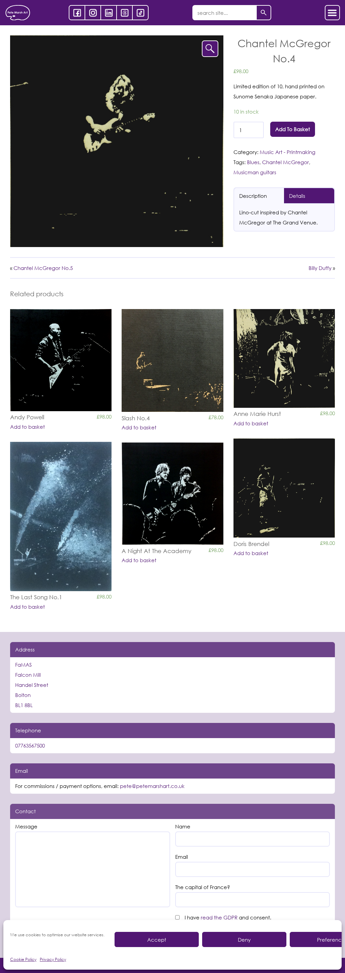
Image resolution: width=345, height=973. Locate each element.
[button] (210, 48)
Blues (253, 162)
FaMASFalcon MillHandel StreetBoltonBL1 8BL (31, 684)
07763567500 (30, 745)
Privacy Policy (53, 959)
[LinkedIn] (108, 13)
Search (263, 12)
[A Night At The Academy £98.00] (172, 494)
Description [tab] (253, 195)
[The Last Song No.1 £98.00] (61, 516)
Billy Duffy (320, 268)
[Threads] (124, 13)
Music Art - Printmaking (287, 152)
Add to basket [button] (27, 426)
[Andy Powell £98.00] (61, 360)
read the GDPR (219, 917)
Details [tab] (297, 195)
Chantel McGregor (285, 162)
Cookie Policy (23, 959)
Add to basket (292, 129)
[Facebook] (77, 13)
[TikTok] (140, 13)
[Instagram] (92, 13)
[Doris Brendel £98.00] (284, 488)
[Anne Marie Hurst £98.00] (284, 358)
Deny (244, 939)
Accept (156, 939)
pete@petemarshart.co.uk (152, 786)
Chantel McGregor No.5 (43, 268)
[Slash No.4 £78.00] (172, 360)
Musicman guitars (254, 172)
